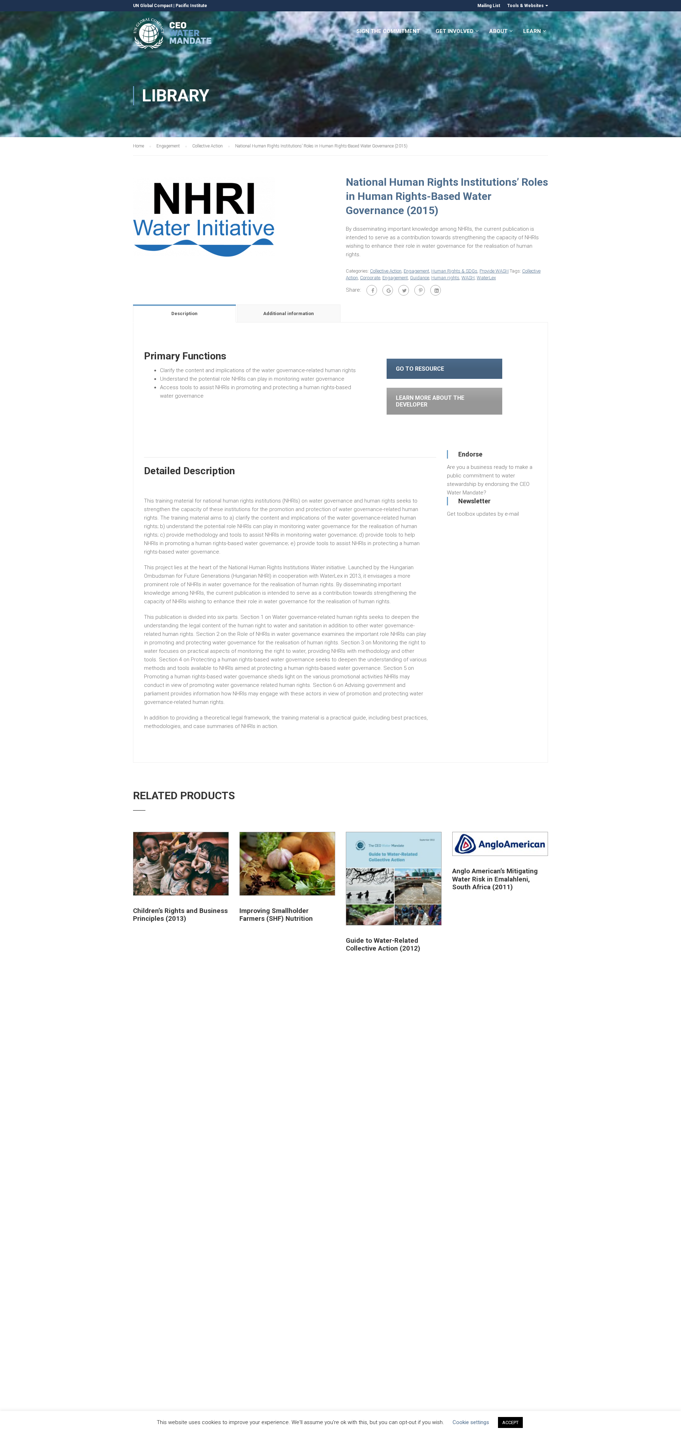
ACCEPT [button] (510, 1422)
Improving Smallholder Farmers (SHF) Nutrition (276, 915)
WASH (468, 277)
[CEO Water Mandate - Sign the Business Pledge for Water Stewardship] (173, 34)
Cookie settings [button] (471, 1422)
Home (138, 146)
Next (342, 216)
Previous (125, 216)
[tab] (185, 313)
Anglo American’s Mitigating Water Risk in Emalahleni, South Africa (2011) (495, 879)
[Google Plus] (387, 290)
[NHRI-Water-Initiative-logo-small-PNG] (204, 216)
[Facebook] (371, 290)
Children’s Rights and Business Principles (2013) (180, 915)
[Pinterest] (419, 290)
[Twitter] (403, 290)
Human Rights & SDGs (454, 271)
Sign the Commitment (388, 31)
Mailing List (488, 5)
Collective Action (207, 146)
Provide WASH (494, 271)
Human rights (445, 277)
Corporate (370, 277)
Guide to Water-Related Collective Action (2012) (383, 944)
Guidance (419, 277)
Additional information (288, 313)
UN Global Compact (152, 5)
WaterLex (486, 277)
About (498, 31)
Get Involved (455, 31)
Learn (532, 31)
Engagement (168, 146)
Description (184, 313)
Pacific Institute (191, 5)
